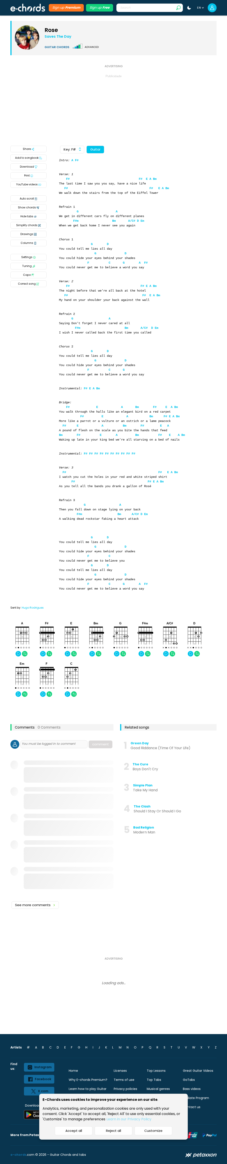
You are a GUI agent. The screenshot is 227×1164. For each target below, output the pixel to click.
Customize (153, 1130)
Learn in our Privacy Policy (128, 1119)
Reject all (113, 1130)
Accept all (73, 1130)
